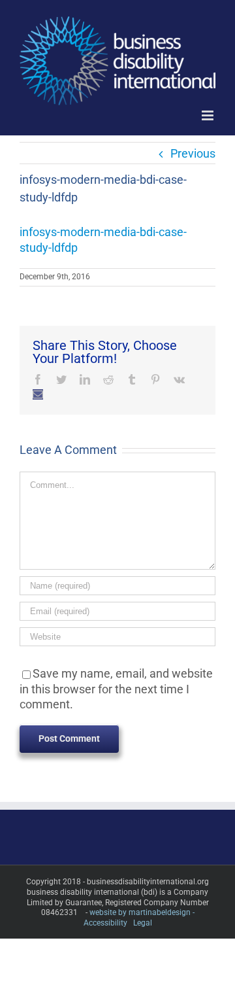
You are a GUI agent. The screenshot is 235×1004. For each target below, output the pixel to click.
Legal (142, 922)
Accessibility (105, 922)
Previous (192, 153)
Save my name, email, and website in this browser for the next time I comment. (116, 688)
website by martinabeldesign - (142, 912)
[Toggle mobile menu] (208, 115)
